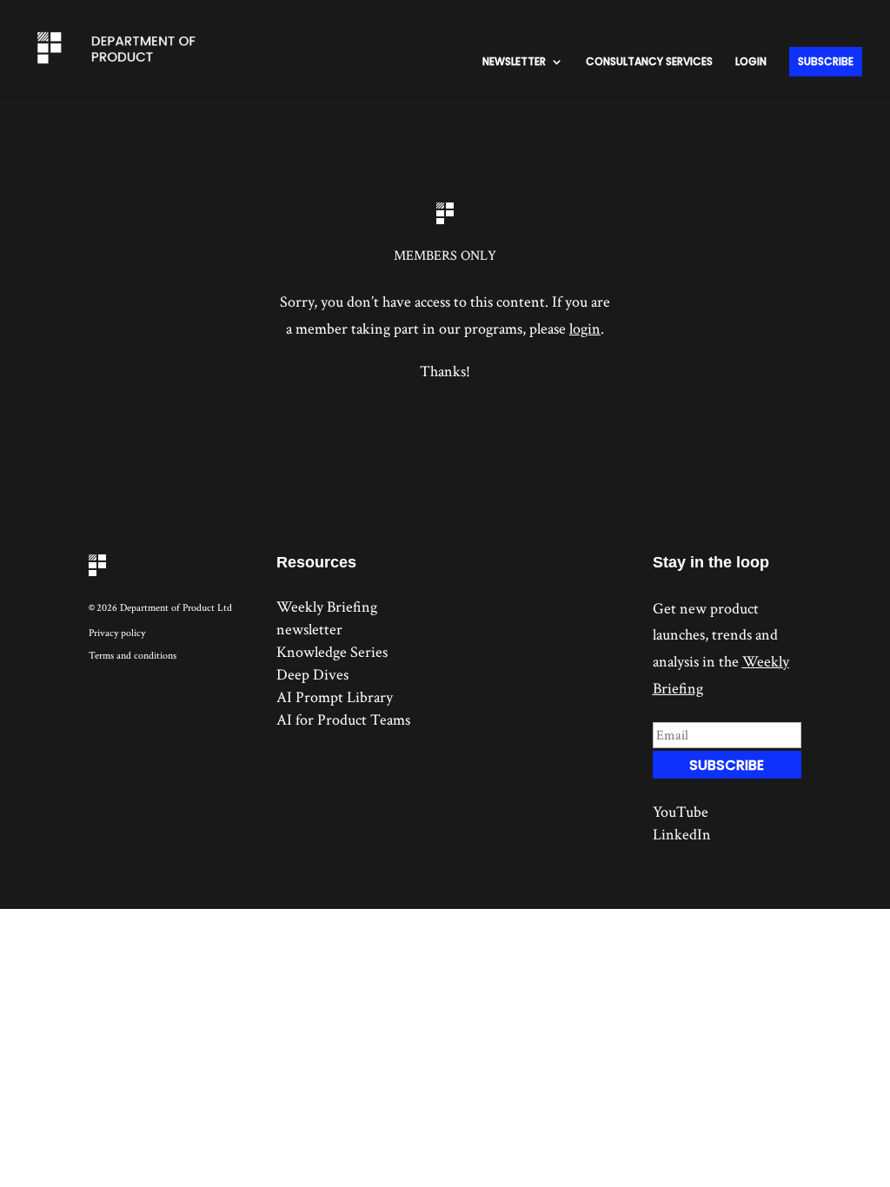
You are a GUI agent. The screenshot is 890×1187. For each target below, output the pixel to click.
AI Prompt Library (334, 697)
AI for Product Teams (343, 720)
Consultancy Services (649, 62)
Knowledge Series (332, 652)
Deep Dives (312, 675)
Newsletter (514, 62)
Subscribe (825, 61)
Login (751, 62)
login (585, 329)
